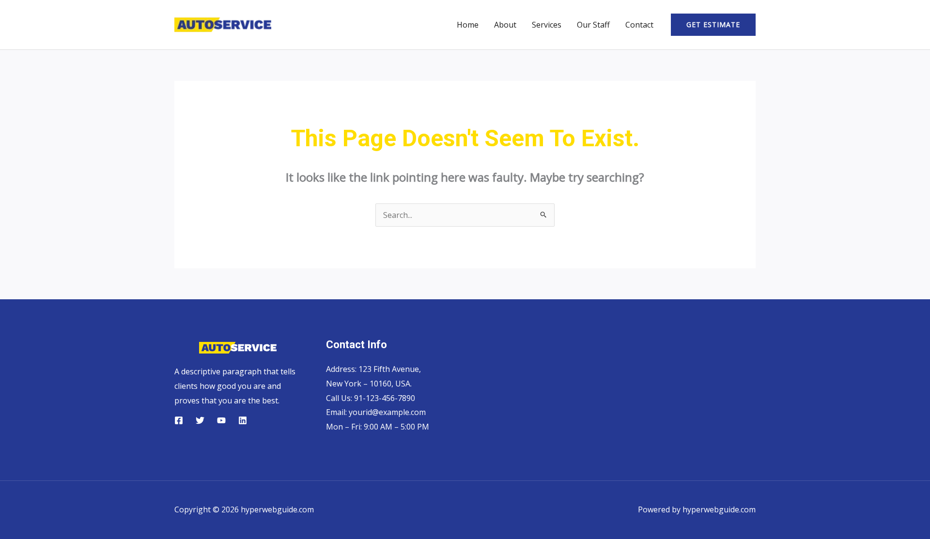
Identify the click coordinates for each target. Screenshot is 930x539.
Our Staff (593, 24)
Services (546, 24)
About (505, 24)
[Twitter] (200, 420)
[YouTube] (221, 420)
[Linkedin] (242, 420)
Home (468, 24)
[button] (713, 25)
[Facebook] (178, 420)
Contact (639, 24)
